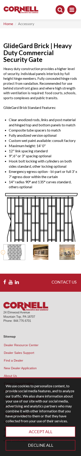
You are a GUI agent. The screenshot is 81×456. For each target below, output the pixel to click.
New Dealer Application (20, 368)
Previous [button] (2, 252)
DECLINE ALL (40, 445)
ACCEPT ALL (40, 431)
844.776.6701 (22, 320)
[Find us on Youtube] (11, 282)
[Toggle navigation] (71, 9)
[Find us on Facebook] (4, 282)
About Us (10, 376)
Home (8, 23)
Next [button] (77, 252)
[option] (14, 252)
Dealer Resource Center (21, 345)
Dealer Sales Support (19, 353)
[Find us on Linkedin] (17, 282)
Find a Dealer (13, 360)
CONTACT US (64, 282)
